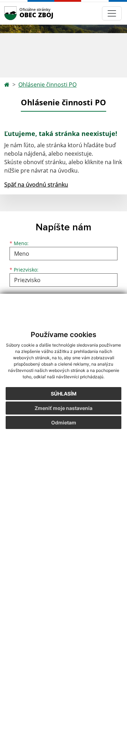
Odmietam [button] (63, 422)
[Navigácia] (112, 13)
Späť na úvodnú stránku (36, 184)
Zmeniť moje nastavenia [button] (63, 408)
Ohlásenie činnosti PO (47, 84)
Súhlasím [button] (64, 394)
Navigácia (21, 13)
